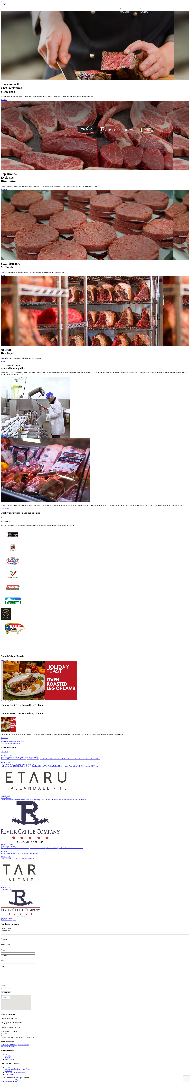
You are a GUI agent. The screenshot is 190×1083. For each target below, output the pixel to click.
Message (4, 985)
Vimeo (12, 1046)
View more (4, 660)
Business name (5, 944)
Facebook (5, 1046)
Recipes (7, 1058)
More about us (5, 508)
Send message (6, 992)
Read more (4, 738)
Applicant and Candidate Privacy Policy (17, 1069)
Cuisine (61, 8)
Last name (4, 955)
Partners (46, 8)
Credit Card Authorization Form (15, 1072)
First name (5, 939)
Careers (7, 1067)
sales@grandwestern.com (21, 1045)
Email (3, 966)
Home (7, 1054)
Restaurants (92, 8)
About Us (76, 8)
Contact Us (109, 8)
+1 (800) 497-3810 (7, 1045)
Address (3, 961)
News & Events (10, 1059)
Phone (3, 950)
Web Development (6, 1081)
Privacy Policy (9, 1074)
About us (4, 275)
